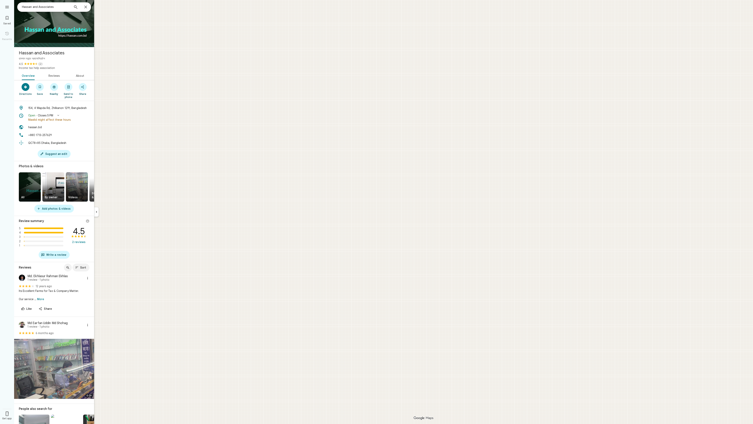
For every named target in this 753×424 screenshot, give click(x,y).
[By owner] (53, 187)
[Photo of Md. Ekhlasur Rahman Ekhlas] (22, 278)
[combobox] (46, 7)
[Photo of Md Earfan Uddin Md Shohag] (22, 325)
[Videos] (77, 187)
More (40, 299)
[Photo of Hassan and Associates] (54, 23)
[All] (30, 187)
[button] (54, 117)
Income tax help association (37, 68)
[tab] (27, 75)
